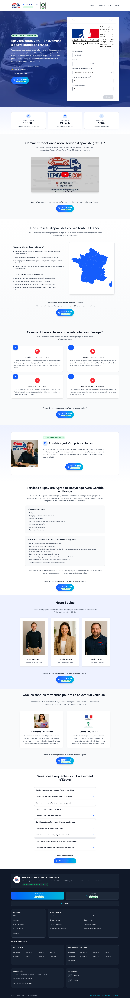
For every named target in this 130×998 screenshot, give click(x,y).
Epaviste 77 (29, 952)
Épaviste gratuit (89, 916)
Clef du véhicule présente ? (81, 77)
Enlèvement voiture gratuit (92, 928)
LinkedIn (75, 980)
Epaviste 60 (96, 956)
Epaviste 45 (71, 956)
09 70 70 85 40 (32, 5)
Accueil (92, 5)
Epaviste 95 (53, 956)
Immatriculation (77, 51)
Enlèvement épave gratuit (58, 928)
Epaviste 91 (53, 952)
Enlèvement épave (90, 924)
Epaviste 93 (29, 956)
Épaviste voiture (55, 920)
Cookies (15, 933)
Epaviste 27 (96, 952)
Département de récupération (82, 68)
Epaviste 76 (108, 956)
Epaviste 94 (41, 956)
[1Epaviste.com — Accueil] (16, 879)
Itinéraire (66, 903)
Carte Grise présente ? (79, 85)
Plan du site (115, 995)
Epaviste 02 (71, 952)
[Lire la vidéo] (65, 174)
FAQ (109, 5)
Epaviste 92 (16, 956)
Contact (116, 5)
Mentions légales (18, 924)
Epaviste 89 (71, 960)
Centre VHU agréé (56, 924)
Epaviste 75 (16, 952)
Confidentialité (18, 929)
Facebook (76, 975)
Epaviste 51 (83, 956)
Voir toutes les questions (66, 861)
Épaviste (52, 916)
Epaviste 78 (41, 952)
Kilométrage (76, 60)
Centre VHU (88, 920)
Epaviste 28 (108, 952)
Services (100, 5)
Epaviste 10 (83, 952)
